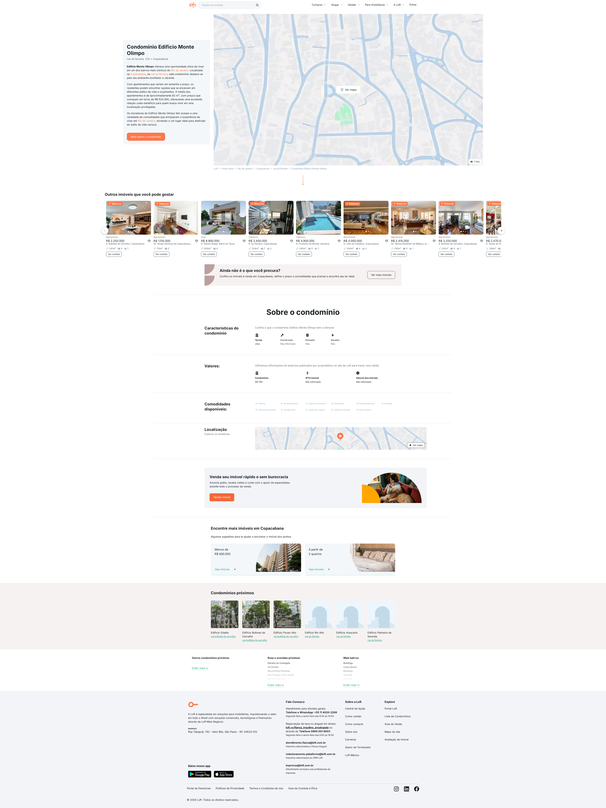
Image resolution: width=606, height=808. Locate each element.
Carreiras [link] (350, 739)
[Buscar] (257, 5)
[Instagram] (396, 789)
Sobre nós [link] (351, 731)
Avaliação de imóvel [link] (397, 739)
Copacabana (138, 74)
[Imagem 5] (137, 231)
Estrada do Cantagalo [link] (279, 663)
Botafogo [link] (348, 663)
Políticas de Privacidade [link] (230, 788)
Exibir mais (198, 668)
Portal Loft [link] (391, 708)
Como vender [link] (353, 716)
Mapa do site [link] (392, 731)
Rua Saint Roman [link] (276, 678)
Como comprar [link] (354, 724)
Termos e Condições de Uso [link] (266, 788)
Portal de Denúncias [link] (199, 788)
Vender (352, 4)
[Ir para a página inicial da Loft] (193, 5)
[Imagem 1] (128, 231)
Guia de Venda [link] (393, 724)
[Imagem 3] (180, 231)
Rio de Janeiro (179, 70)
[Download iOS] (224, 775)
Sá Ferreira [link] (273, 667)
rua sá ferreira (159, 74)
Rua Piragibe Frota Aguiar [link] (281, 674)
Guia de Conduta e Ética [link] (302, 788)
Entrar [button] (413, 4)
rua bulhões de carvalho (223, 636)
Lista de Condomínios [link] (397, 716)
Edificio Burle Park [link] (201, 663)
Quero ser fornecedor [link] (358, 747)
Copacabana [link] (350, 667)
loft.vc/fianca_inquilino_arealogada (307, 727)
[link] (381, 275)
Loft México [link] (352, 755)
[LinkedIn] (406, 789)
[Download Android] (199, 775)
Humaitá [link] (347, 674)
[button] (341, 438)
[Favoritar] (149, 240)
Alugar (335, 4)
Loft (216, 168)
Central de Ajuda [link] (355, 708)
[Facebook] (416, 789)
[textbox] (229, 5)
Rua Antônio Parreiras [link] (279, 671)
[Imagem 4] (135, 231)
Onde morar (228, 168)
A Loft (397, 4)
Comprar (317, 4)
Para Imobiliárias (375, 4)
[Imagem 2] (130, 231)
